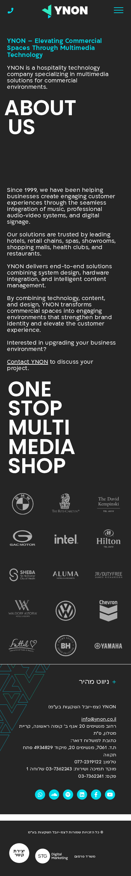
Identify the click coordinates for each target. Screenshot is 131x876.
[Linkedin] (82, 794)
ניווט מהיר (94, 681)
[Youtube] (110, 794)
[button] (65, 682)
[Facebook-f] (96, 794)
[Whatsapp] (40, 794)
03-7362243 (59, 769)
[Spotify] (68, 794)
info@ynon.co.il (98, 719)
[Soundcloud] (54, 794)
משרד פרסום (84, 856)
